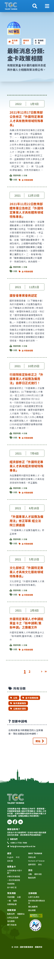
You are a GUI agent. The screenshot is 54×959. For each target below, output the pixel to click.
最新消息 (26, 41)
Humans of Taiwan (36, 860)
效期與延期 (11, 904)
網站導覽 (32, 910)
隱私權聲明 (33, 906)
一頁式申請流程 (13, 880)
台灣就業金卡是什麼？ (14, 871)
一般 (9, 900)
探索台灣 (32, 857)
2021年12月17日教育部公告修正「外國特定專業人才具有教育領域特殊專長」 (26, 118)
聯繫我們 (11, 914)
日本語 (10, 860)
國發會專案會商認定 (23, 295)
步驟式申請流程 (13, 876)
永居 (19, 897)
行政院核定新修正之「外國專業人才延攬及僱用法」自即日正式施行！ (26, 378)
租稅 (15, 900)
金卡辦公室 (11, 887)
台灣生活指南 (12, 917)
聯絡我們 (32, 877)
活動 (30, 874)
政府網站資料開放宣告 (36, 901)
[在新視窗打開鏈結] (9, 821)
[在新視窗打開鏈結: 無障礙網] (37, 915)
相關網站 (21, 914)
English (10, 857)
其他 (40, 864)
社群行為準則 (33, 897)
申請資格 (11, 883)
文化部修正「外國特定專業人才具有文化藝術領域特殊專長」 (26, 571)
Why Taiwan (35, 853)
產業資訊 (32, 864)
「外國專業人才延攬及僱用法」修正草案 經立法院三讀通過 (26, 520)
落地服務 (11, 921)
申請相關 (11, 897)
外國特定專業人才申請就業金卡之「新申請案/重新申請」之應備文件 (26, 623)
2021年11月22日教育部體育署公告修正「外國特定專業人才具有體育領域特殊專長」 (26, 210)
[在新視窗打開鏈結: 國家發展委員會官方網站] (37, 925)
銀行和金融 (11, 924)
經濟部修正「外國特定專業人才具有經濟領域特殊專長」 (26, 466)
